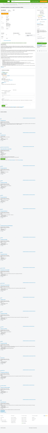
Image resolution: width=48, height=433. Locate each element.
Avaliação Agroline (13, 421)
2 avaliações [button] (8, 75)
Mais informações (39, 23)
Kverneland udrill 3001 (3, 197)
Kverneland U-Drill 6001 (3, 313)
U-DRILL (7, 17)
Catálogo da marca (13, 422)
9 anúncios (5, 73)
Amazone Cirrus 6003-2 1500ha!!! (5, 387)
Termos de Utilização (39, 45)
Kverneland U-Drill (3, 120)
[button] (31, 7)
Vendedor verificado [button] (5, 72)
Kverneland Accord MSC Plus (4, 372)
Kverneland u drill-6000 (3, 343)
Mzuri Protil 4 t (2, 357)
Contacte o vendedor (4, 13)
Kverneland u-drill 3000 (3, 182)
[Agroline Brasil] (4, 1)
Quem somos (2, 417)
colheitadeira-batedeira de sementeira (7, 20)
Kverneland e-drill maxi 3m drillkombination (6, 225)
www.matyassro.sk (4, 82)
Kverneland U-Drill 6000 (3, 239)
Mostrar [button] (42, 19)
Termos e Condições (13, 417)
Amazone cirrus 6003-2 (3, 328)
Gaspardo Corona (2, 299)
